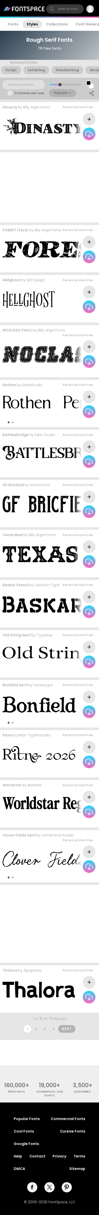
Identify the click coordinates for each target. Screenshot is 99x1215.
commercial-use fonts (49, 1093)
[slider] (60, 84)
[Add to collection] (89, 119)
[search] (65, 8)
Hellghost (12, 280)
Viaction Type (47, 585)
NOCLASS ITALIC (17, 330)
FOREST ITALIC (15, 230)
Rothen (9, 384)
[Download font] (89, 134)
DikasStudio (32, 384)
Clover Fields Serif (19, 835)
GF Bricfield (13, 484)
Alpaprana (32, 970)
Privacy (59, 1156)
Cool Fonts (24, 1131)
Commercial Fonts (68, 1118)
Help (18, 1156)
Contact (37, 1156)
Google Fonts (26, 1143)
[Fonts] (24, 9)
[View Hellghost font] (29, 299)
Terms (79, 1156)
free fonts (16, 1092)
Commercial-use (29, 93)
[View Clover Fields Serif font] (44, 859)
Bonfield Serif (15, 685)
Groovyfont (40, 484)
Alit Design (36, 280)
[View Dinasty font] (43, 126)
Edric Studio (45, 434)
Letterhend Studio (58, 835)
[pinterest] (67, 1187)
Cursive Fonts (72, 1131)
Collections (57, 24)
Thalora (10, 970)
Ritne (7, 735)
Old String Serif (17, 635)
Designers (82, 1092)
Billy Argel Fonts (36, 107)
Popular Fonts (27, 1118)
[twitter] (49, 1187)
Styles (32, 24)
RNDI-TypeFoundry (34, 735)
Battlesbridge (16, 434)
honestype (43, 685)
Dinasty (10, 107)
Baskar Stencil (16, 585)
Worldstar (12, 785)
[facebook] (32, 1187)
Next (67, 1029)
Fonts (13, 24)
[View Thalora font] (39, 989)
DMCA (19, 1168)
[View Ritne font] (39, 754)
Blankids (35, 785)
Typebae (45, 635)
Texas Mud (13, 534)
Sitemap (77, 1168)
